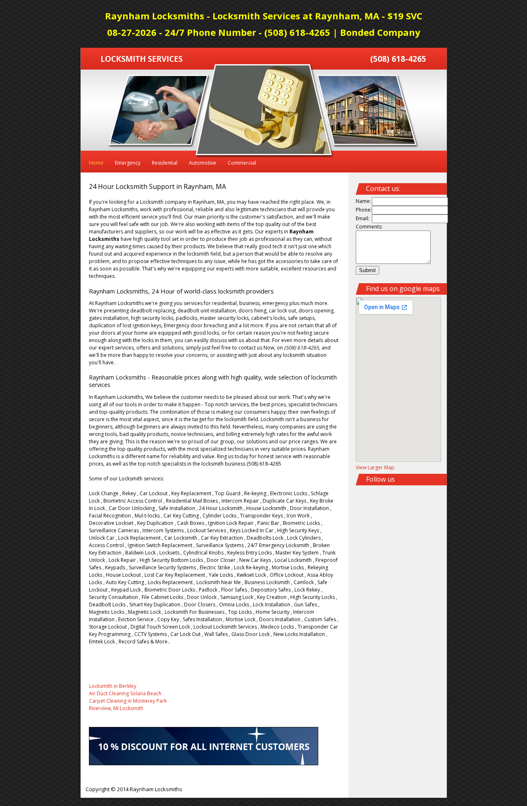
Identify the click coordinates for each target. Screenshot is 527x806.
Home (96, 162)
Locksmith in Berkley (112, 686)
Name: (363, 201)
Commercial (242, 162)
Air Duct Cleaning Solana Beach (125, 693)
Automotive (202, 162)
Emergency (127, 162)
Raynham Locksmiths (156, 789)
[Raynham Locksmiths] (141, 59)
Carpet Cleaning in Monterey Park (128, 700)
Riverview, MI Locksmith (116, 708)
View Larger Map (375, 467)
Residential (164, 162)
